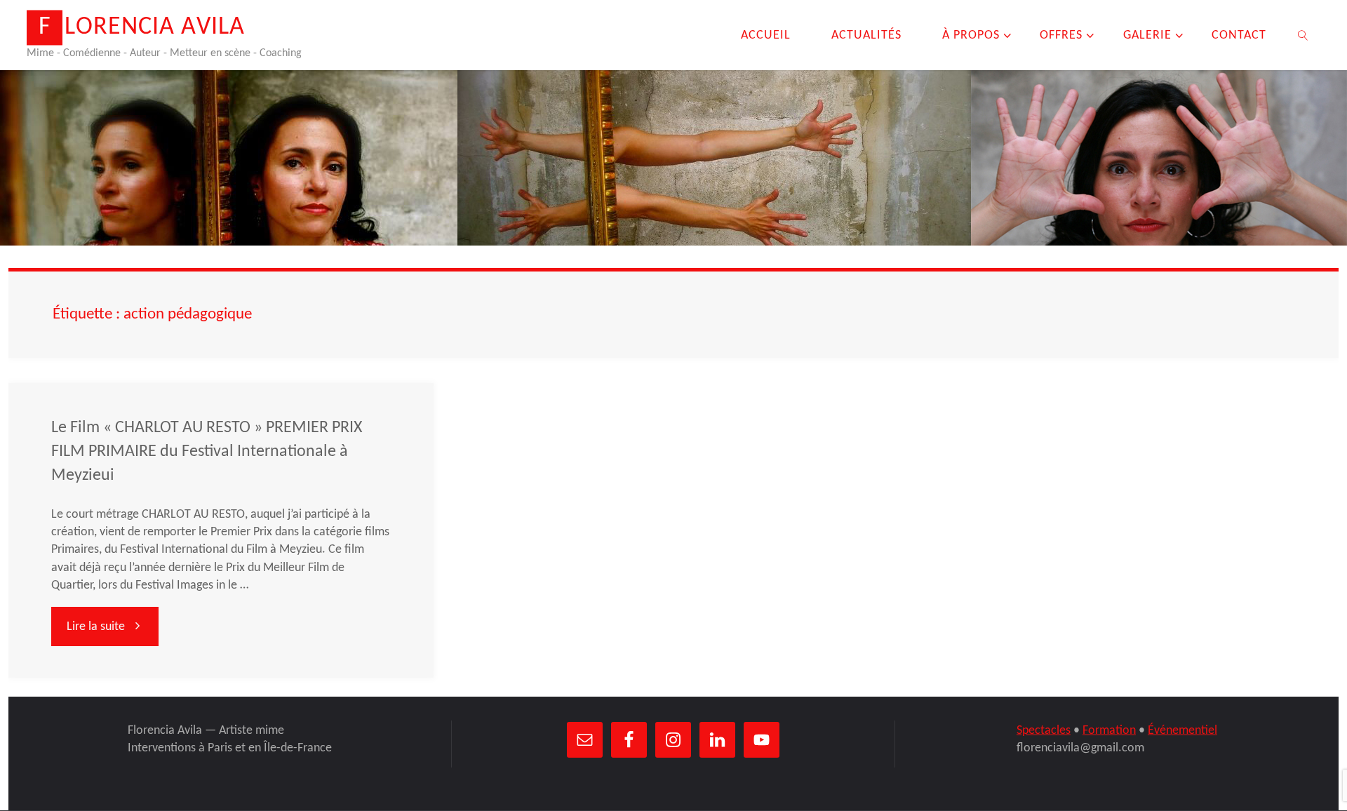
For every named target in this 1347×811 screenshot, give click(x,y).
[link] (1303, 35)
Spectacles (1044, 730)
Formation (1109, 730)
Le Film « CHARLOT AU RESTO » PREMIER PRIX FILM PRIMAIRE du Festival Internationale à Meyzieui (206, 452)
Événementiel (1182, 730)
